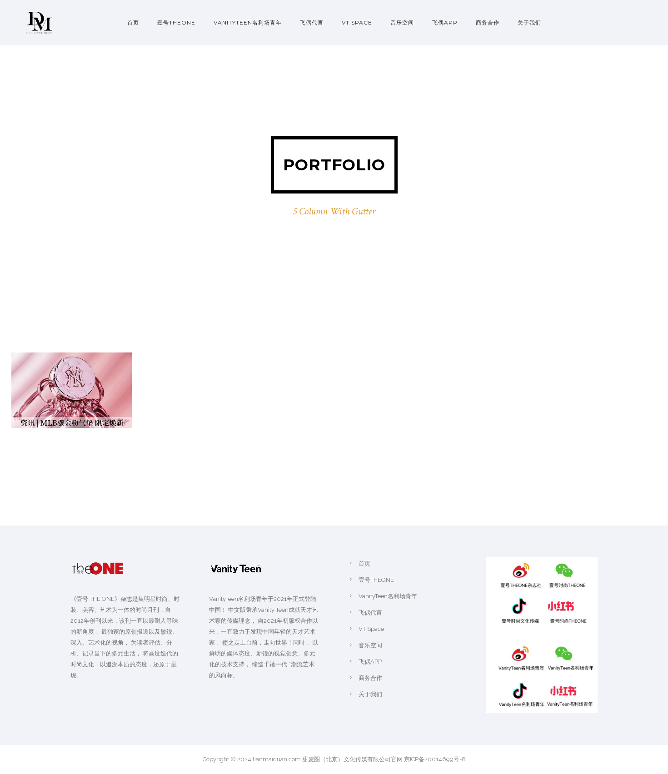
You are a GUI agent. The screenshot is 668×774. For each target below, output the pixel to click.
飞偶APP (445, 22)
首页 (133, 22)
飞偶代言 (312, 22)
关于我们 (529, 22)
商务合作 (487, 22)
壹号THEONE (176, 22)
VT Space (357, 22)
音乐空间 (402, 22)
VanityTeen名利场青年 (248, 22)
